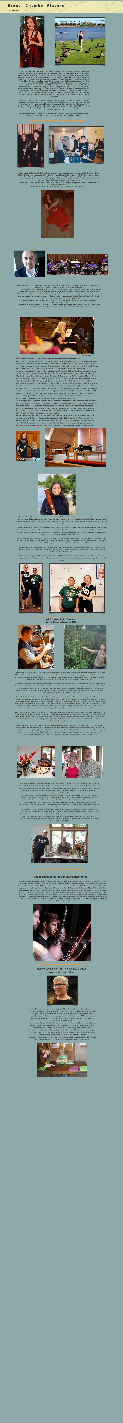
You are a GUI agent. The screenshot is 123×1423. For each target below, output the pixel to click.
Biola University (79, 363)
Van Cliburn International (68, 393)
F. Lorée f (24, 788)
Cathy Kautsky (65, 368)
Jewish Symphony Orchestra (55, 376)
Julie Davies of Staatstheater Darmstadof (58, 381)
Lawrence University (79, 368)
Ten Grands (76, 391)
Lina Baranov (34, 368)
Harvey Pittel (83, 378)
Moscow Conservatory (49, 368)
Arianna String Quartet (69, 383)
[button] (71, 236)
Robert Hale (92, 378)
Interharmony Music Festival (26, 383)
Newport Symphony (37, 376)
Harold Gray (67, 366)
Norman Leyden (44, 373)
